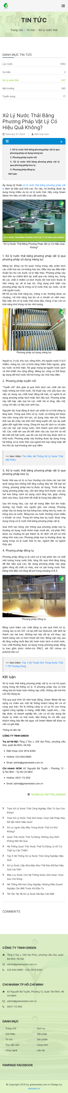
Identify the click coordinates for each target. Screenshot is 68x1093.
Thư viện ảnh (12, 1044)
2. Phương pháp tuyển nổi (23, 157)
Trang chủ (10, 1028)
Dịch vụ (41, 1028)
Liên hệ (41, 1050)
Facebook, (37, 794)
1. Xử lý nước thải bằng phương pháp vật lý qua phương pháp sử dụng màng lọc (35, 151)
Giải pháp (42, 1033)
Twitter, (49, 794)
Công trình (42, 1044)
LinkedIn (60, 794)
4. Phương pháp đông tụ (22, 169)
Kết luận (12, 173)
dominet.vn (34, 1088)
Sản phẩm (42, 1039)
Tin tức (9, 1039)
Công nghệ (11, 1050)
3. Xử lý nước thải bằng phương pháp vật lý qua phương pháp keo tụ (35, 163)
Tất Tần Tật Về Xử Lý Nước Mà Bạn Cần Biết (30, 893)
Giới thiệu (10, 1033)
